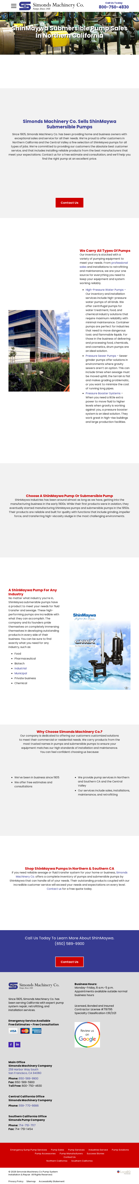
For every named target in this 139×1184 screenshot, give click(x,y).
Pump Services (76, 1149)
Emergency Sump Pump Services (28, 1149)
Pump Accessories (45, 1153)
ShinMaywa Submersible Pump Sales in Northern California (70, 32)
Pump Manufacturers (71, 1153)
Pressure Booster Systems (103, 393)
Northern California (56, 1160)
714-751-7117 (27, 1125)
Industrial (20, 668)
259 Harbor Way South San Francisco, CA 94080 (24, 1071)
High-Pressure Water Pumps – (106, 290)
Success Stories (95, 1153)
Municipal (20, 673)
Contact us (54, 889)
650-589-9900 (28, 1078)
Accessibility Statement (51, 1181)
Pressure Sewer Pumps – (102, 356)
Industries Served (98, 1149)
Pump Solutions (120, 1149)
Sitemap (31, 1181)
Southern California (82, 1160)
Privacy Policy (15, 1181)
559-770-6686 (29, 1106)
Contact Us (69, 203)
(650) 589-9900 (69, 943)
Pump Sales (57, 1149)
